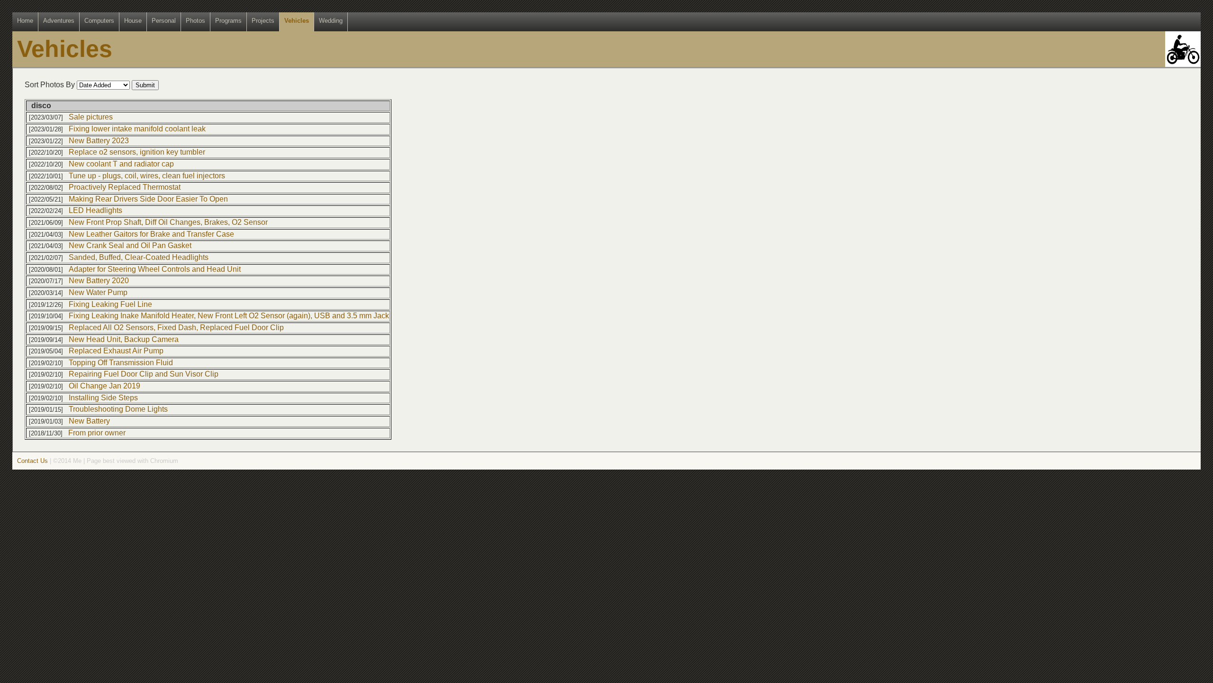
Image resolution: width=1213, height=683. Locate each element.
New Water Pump (98, 292)
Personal (164, 20)
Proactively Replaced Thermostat (125, 187)
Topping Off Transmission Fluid (121, 363)
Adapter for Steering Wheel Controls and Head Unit (155, 269)
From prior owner (97, 433)
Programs (228, 20)
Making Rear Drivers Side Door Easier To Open (148, 199)
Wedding (331, 20)
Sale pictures (91, 117)
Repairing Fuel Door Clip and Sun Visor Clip (143, 374)
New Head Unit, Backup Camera (124, 339)
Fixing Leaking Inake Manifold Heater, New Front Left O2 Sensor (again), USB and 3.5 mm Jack (229, 316)
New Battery (89, 421)
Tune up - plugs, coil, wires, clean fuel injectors (147, 176)
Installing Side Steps (103, 398)
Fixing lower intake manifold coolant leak (137, 129)
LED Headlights (95, 210)
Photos (195, 20)
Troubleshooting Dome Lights (118, 409)
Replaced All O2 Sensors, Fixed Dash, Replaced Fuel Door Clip (176, 327)
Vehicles (296, 20)
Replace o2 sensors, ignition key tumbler (137, 152)
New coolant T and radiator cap (121, 164)
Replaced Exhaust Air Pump (116, 351)
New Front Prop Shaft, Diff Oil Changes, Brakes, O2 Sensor (168, 222)
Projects (263, 20)
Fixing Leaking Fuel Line (110, 304)
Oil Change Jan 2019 (104, 386)
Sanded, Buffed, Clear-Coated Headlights (138, 257)
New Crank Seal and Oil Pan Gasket (130, 245)
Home (25, 20)
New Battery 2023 (99, 141)
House (133, 20)
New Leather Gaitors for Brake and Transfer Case (151, 234)
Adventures (58, 20)
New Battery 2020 (99, 281)
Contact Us (32, 460)
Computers (99, 20)
